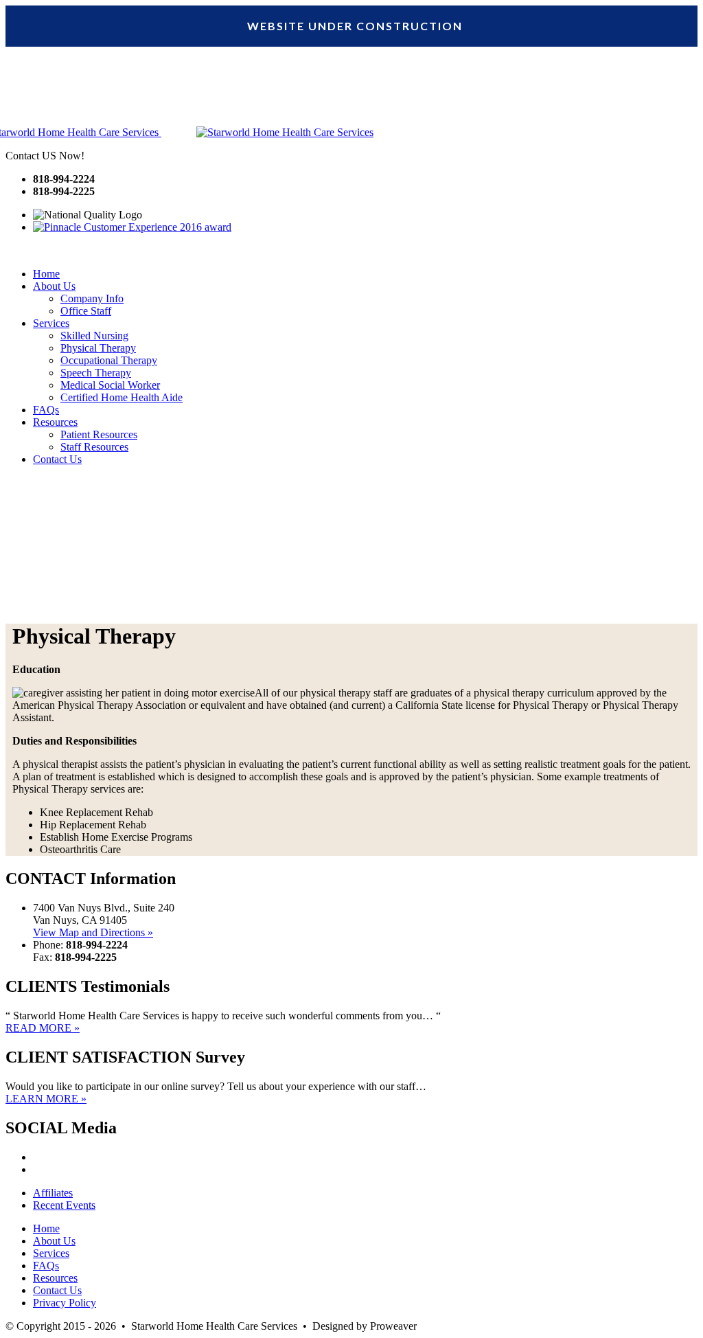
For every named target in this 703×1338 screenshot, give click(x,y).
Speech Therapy (95, 372)
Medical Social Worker (110, 385)
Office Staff (85, 311)
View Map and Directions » (93, 932)
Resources (55, 422)
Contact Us (57, 459)
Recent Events (64, 1205)
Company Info (92, 298)
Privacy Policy (64, 1302)
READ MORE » (42, 1028)
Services (51, 323)
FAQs (46, 410)
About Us (54, 286)
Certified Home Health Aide (121, 397)
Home (46, 274)
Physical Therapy (98, 348)
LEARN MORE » (46, 1098)
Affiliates (53, 1193)
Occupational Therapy (108, 360)
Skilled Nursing (94, 335)
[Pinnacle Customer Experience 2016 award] (132, 227)
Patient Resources (98, 434)
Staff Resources (94, 447)
